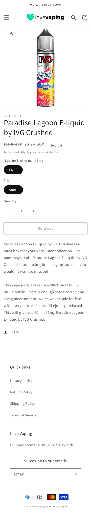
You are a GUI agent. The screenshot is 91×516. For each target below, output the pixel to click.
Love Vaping (38, 506)
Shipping (25, 152)
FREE (13, 170)
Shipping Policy (22, 403)
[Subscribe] (75, 474)
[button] (6, 17)
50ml (13, 190)
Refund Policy (21, 392)
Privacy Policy (21, 380)
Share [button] (14, 332)
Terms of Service (23, 415)
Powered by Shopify (56, 506)
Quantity (10, 201)
